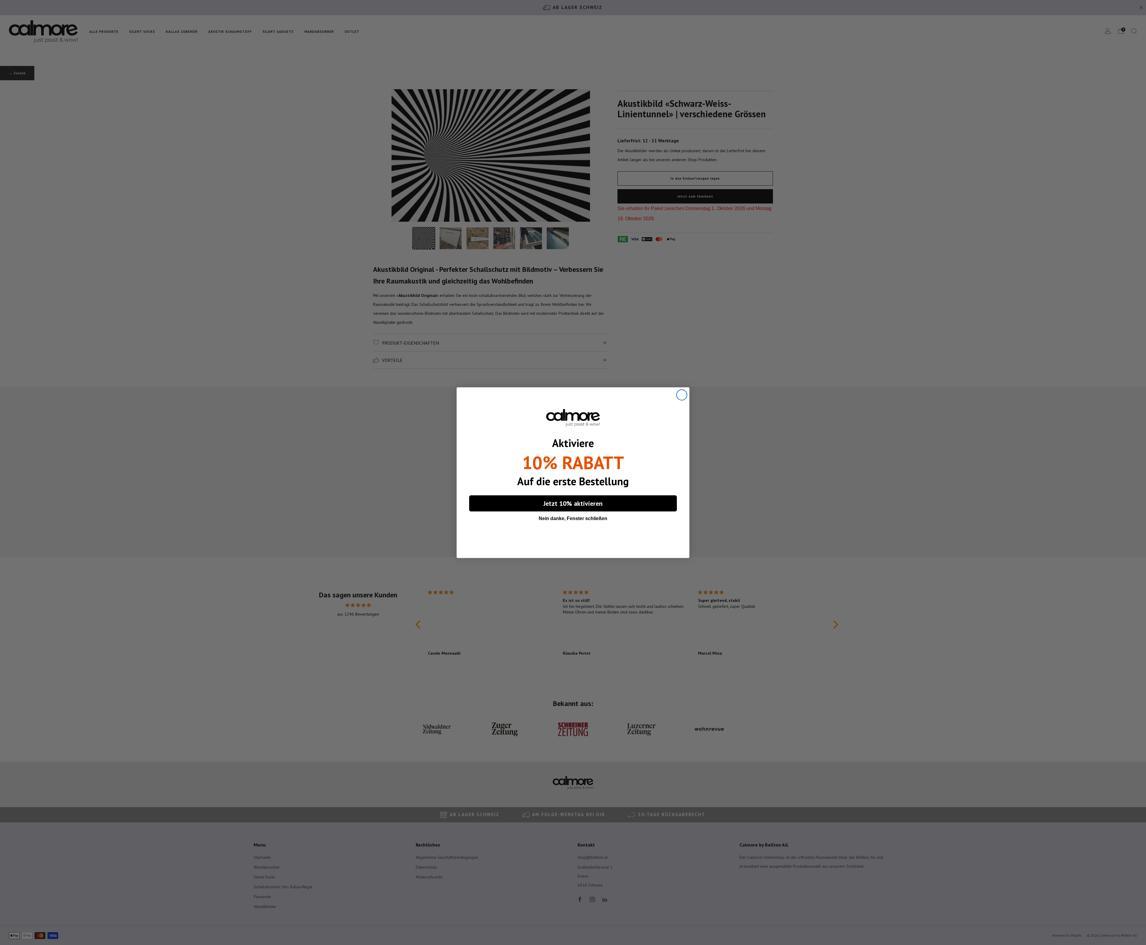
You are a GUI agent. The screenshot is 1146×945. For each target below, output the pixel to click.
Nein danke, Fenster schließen (573, 518)
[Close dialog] (682, 395)
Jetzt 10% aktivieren (573, 503)
